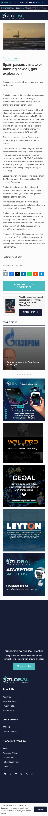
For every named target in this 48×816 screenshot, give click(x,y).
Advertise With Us (10, 753)
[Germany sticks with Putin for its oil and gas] (24, 348)
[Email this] (5, 274)
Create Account (10, 731)
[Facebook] (5, 773)
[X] (26, 773)
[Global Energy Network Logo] (13, 16)
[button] (44, 15)
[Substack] (32, 773)
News (5, 748)
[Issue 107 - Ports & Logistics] (10, 306)
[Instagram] (21, 773)
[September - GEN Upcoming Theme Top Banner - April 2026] (24, 10)
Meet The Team (10, 701)
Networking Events (11, 762)
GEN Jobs (7, 727)
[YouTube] (16, 773)
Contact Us (7, 766)
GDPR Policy (8, 710)
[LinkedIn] (10, 773)
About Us (7, 697)
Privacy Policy (9, 706)
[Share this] (11, 274)
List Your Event (9, 757)
